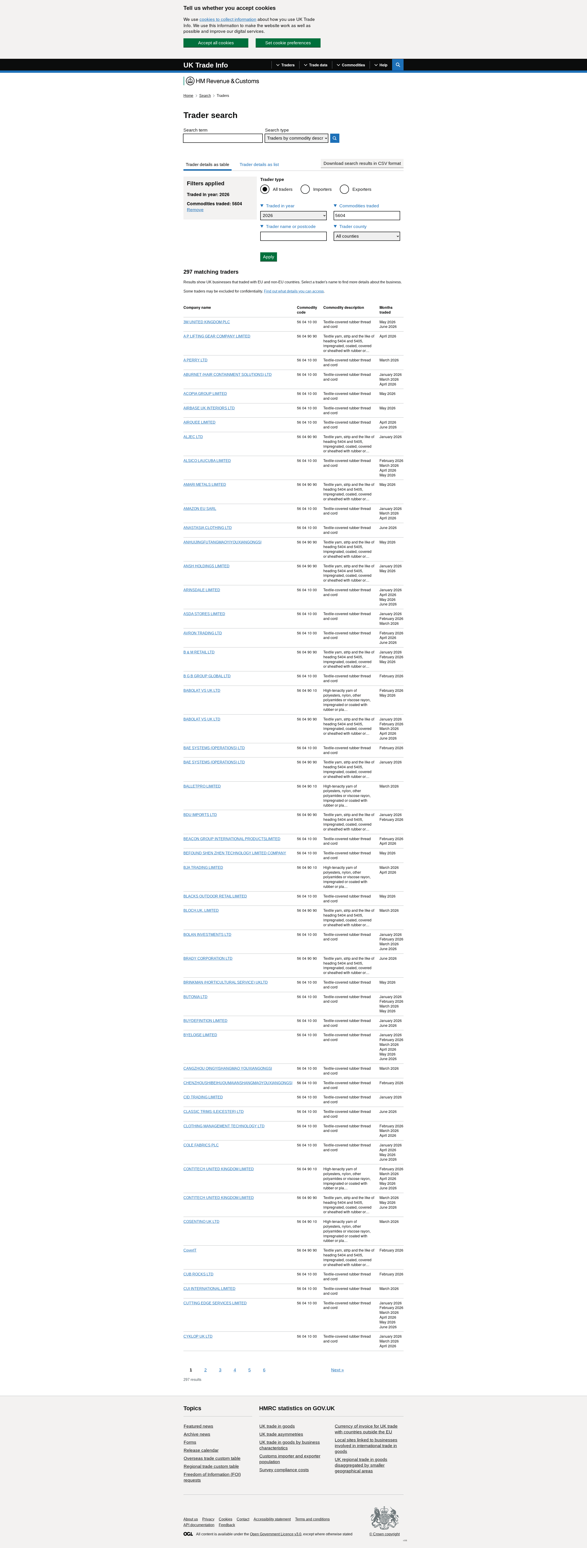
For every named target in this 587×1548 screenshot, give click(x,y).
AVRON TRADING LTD (202, 633)
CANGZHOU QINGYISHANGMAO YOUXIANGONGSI (227, 1068)
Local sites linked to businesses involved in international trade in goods (366, 1446)
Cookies (225, 1519)
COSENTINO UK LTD (201, 1222)
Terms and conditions (312, 1519)
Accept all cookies (216, 42)
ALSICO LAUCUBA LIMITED (207, 461)
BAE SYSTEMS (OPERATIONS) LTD (214, 748)
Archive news (197, 1434)
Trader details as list (259, 164)
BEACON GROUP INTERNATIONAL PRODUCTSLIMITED (231, 839)
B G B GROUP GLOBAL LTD (207, 676)
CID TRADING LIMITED (203, 1097)
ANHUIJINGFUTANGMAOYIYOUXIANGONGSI (222, 542)
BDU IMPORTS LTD (200, 815)
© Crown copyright (384, 1534)
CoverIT (190, 1250)
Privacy (208, 1519)
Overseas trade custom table (212, 1458)
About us (190, 1519)
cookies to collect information (227, 19)
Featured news (198, 1426)
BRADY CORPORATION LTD (208, 958)
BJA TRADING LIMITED (203, 868)
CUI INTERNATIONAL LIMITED (209, 1289)
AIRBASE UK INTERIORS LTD (209, 408)
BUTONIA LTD (195, 997)
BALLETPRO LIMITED (202, 786)
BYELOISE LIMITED (200, 1035)
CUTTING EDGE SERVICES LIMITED (215, 1303)
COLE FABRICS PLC (201, 1145)
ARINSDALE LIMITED (201, 590)
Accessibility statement (272, 1519)
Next (337, 1370)
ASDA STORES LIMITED (204, 614)
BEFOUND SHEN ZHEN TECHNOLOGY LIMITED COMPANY (234, 853)
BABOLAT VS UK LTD (201, 690)
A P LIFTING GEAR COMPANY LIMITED (216, 336)
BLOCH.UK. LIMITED (201, 910)
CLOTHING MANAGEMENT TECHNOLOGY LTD (224, 1126)
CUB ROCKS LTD (198, 1274)
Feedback (227, 1525)
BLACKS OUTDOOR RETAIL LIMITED (215, 896)
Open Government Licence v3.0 (275, 1534)
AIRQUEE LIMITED (199, 422)
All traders (283, 189)
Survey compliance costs (284, 1469)
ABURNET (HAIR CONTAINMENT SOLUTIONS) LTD (227, 375)
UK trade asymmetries (281, 1434)
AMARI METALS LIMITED (204, 485)
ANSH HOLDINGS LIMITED (206, 566)
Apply (268, 256)
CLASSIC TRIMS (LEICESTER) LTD (213, 1112)
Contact (243, 1519)
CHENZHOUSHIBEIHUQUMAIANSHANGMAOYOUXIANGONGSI (237, 1083)
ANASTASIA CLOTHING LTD (207, 528)
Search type (277, 130)
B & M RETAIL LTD (199, 652)
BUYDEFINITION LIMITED (205, 1021)
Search (205, 96)
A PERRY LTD (195, 360)
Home (188, 96)
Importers (322, 189)
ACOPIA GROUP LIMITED (205, 394)
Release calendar (201, 1450)
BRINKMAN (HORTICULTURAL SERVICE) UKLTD (225, 982)
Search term (195, 130)
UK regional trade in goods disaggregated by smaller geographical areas (361, 1465)
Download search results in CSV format (362, 163)
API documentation (198, 1525)
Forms (190, 1442)
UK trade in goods (277, 1426)
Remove (195, 209)
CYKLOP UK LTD (198, 1336)
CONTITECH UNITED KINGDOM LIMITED (218, 1169)
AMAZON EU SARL (199, 509)
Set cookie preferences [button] (288, 42)
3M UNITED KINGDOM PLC (206, 322)
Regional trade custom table (211, 1466)
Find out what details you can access (294, 291)
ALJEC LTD (193, 437)
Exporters (361, 189)
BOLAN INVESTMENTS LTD (207, 935)
